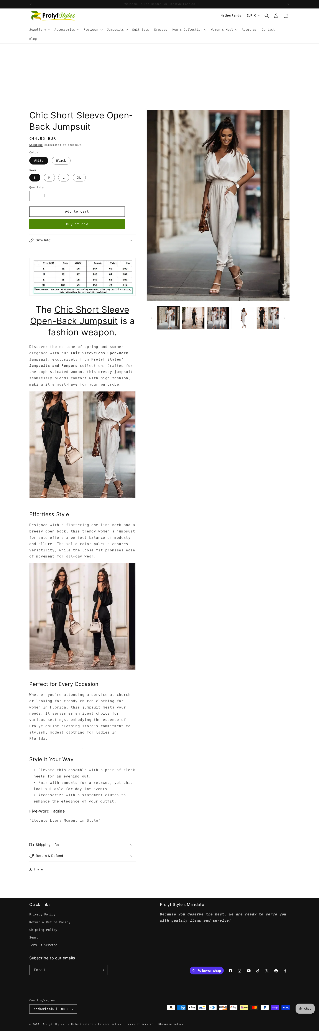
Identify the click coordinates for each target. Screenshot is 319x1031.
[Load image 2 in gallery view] (193, 318)
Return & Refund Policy (49, 922)
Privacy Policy (42, 914)
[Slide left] (151, 318)
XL (79, 177)
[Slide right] (285, 318)
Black (61, 160)
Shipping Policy (43, 930)
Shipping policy (171, 1024)
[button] (39, 29)
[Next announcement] (288, 4)
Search (35, 937)
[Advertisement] (159, 76)
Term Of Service (43, 945)
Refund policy (82, 1024)
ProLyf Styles (53, 1024)
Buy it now (77, 224)
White (39, 160)
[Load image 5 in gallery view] (268, 318)
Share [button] (38, 869)
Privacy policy (110, 1024)
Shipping (36, 144)
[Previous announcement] (31, 4)
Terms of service (140, 1024)
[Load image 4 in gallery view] (243, 318)
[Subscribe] (102, 970)
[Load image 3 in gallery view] (218, 318)
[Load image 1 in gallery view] (168, 318)
